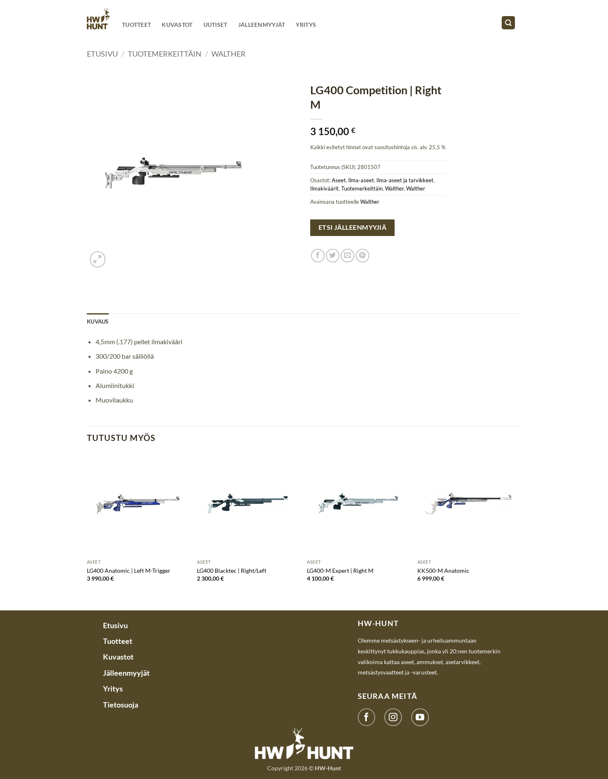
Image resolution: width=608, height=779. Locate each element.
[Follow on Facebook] (367, 717)
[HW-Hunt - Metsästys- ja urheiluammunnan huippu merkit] (98, 18)
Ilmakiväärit (324, 188)
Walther (228, 53)
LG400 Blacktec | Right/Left (231, 570)
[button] (508, 23)
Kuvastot (177, 24)
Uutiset (215, 24)
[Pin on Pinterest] (362, 255)
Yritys (306, 24)
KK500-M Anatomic (443, 570)
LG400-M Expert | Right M (340, 570)
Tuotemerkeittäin (164, 53)
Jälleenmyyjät (261, 24)
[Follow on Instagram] (393, 717)
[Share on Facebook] (318, 255)
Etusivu (102, 53)
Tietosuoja (120, 704)
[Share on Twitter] (333, 255)
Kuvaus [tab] (98, 321)
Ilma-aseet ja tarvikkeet (404, 180)
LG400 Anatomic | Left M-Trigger (128, 570)
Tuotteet (136, 24)
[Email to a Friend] (347, 255)
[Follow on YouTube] (420, 717)
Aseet (339, 180)
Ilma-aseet (361, 180)
